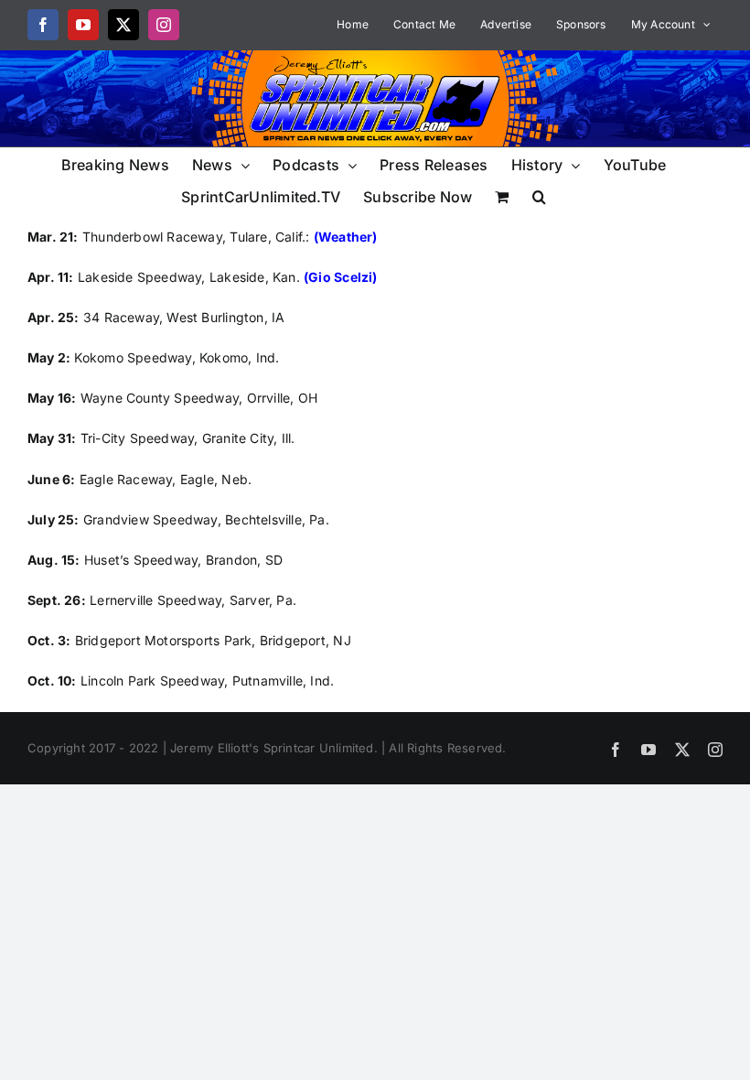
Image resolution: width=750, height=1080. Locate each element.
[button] (539, 195)
